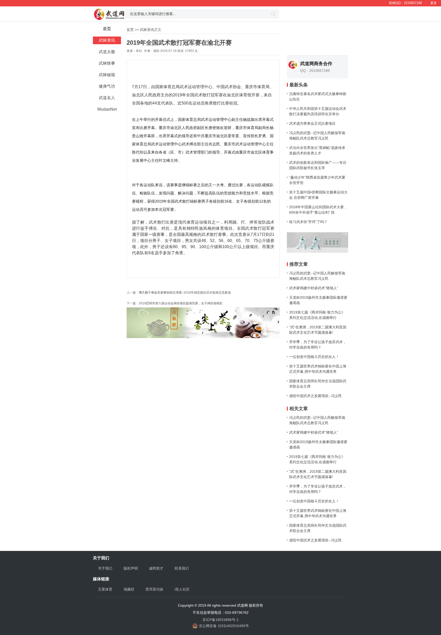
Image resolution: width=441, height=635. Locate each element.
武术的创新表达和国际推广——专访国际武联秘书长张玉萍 (317, 165)
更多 (433, 3)
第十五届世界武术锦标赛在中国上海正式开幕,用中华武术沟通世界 (317, 369)
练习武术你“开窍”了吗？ (308, 222)
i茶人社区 (182, 589)
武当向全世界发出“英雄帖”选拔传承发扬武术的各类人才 (317, 150)
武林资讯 (147, 30)
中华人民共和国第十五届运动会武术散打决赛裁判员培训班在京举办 (317, 111)
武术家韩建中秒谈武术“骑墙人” (313, 288)
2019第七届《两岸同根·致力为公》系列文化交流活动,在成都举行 (317, 315)
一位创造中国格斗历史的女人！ (314, 357)
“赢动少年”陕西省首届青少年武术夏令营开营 (317, 180)
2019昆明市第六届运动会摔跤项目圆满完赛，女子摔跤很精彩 (181, 303)
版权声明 (131, 568)
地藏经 (129, 589)
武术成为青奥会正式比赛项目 (312, 123)
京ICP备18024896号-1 (220, 620)
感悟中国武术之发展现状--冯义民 (315, 396)
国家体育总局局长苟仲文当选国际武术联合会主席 (317, 383)
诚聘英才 (156, 568)
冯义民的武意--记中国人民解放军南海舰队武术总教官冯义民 (317, 135)
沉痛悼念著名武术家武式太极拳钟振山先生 (317, 96)
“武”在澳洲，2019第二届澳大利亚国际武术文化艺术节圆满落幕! (317, 329)
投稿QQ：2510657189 (405, 3)
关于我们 (105, 568)
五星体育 (105, 589)
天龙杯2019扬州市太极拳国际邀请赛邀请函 (318, 300)
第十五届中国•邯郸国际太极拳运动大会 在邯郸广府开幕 (318, 195)
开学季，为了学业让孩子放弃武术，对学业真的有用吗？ (317, 344)
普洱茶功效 (154, 589)
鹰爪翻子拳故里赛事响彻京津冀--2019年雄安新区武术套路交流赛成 (185, 292)
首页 (130, 30)
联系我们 (182, 568)
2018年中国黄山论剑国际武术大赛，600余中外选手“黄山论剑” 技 (318, 209)
